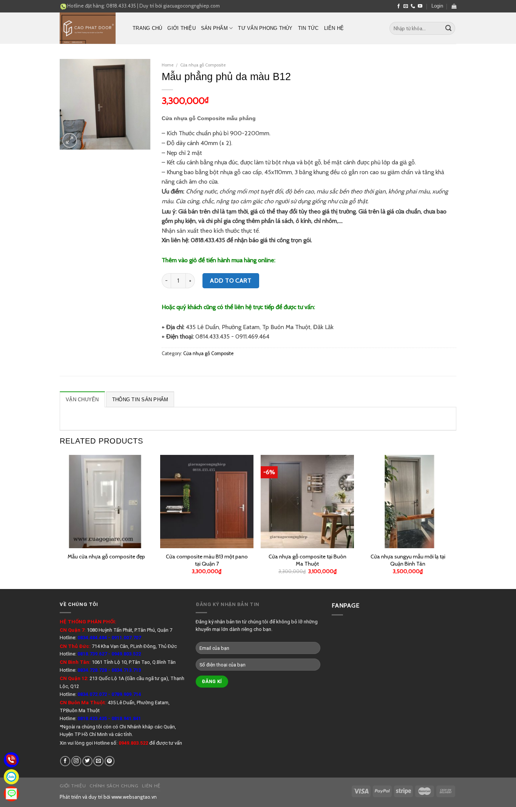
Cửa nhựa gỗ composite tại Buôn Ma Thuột (307, 560)
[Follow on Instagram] (76, 761)
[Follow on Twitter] (87, 761)
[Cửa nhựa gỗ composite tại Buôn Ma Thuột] (307, 501)
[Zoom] (69, 140)
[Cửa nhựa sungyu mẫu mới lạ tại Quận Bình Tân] (408, 501)
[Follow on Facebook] (398, 6)
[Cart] (453, 6)
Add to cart (230, 280)
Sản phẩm (214, 28)
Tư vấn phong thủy (265, 28)
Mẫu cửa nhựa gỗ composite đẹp (106, 556)
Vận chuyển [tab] (82, 399)
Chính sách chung (114, 785)
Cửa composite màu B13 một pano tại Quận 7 (207, 560)
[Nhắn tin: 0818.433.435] (11, 793)
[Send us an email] (405, 6)
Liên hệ (334, 28)
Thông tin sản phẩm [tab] (140, 399)
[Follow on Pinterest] (110, 761)
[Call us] (413, 6)
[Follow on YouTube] (420, 6)
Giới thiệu (181, 28)
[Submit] (448, 28)
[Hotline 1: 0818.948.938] (11, 759)
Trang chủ (147, 28)
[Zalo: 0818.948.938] (11, 776)
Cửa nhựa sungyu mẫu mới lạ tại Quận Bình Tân (408, 560)
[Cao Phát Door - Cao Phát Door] (90, 28)
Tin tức (308, 28)
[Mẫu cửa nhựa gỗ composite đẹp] (106, 501)
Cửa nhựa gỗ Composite (203, 65)
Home (168, 65)
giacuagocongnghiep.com (191, 6)
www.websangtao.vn (134, 797)
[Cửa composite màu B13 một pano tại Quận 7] (206, 501)
